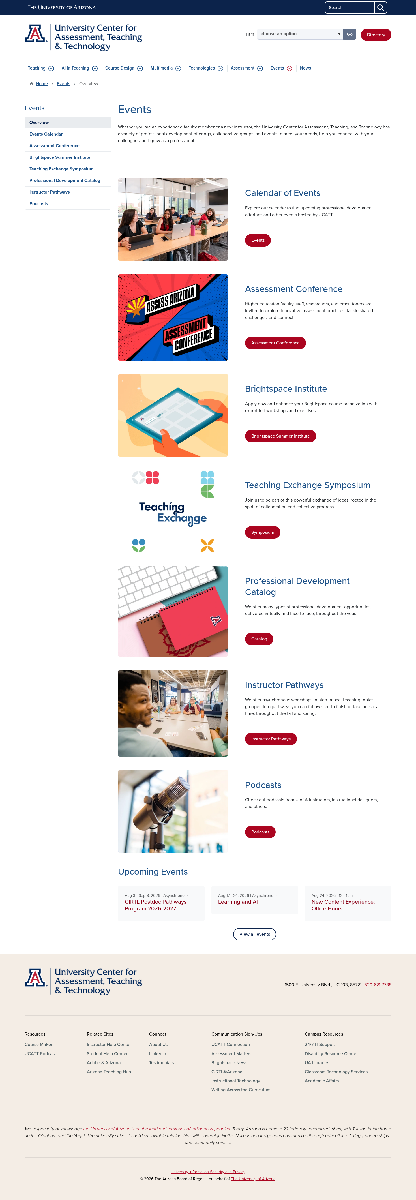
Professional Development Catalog (64, 180)
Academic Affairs (322, 1081)
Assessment (242, 68)
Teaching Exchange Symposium (61, 169)
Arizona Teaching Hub (109, 1072)
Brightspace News (229, 1063)
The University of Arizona (253, 1179)
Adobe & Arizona (104, 1063)
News (305, 68)
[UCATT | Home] (83, 37)
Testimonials (161, 1063)
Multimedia (162, 68)
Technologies (202, 68)
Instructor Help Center (109, 1044)
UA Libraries (317, 1063)
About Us (158, 1044)
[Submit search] (381, 7)
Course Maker (38, 1044)
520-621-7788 (377, 985)
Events (277, 68)
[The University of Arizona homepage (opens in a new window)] (62, 8)
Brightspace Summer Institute (280, 436)
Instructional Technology (235, 1081)
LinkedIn (157, 1054)
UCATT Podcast (40, 1054)
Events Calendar (46, 134)
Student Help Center (107, 1054)
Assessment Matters (231, 1054)
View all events (254, 934)
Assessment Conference (275, 343)
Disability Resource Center (331, 1054)
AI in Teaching (75, 68)
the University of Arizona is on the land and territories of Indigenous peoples (156, 1129)
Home (42, 84)
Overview (39, 122)
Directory (376, 35)
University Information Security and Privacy (208, 1171)
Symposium (262, 532)
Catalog (259, 639)
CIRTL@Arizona (227, 1072)
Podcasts (260, 832)
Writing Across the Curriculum (241, 1090)
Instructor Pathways (271, 739)
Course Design (119, 68)
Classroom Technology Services (336, 1072)
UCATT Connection (230, 1044)
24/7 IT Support (320, 1044)
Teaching (37, 68)
